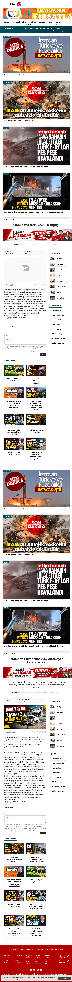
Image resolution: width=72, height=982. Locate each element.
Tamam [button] (64, 978)
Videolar (44, 31)
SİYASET (25, 22)
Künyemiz (30, 949)
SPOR (50, 22)
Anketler (27, 957)
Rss (22, 949)
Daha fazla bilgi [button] (27, 979)
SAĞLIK (42, 22)
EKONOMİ (16, 22)
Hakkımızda (39, 949)
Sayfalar (37, 957)
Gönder (43, 354)
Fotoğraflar (55, 31)
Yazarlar (65, 31)
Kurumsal (50, 949)
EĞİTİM (33, 22)
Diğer (58, 24)
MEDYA (28, 24)
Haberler (6, 219)
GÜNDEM (7, 22)
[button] (17, 29)
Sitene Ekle (14, 949)
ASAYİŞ (58, 22)
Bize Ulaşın (59, 949)
